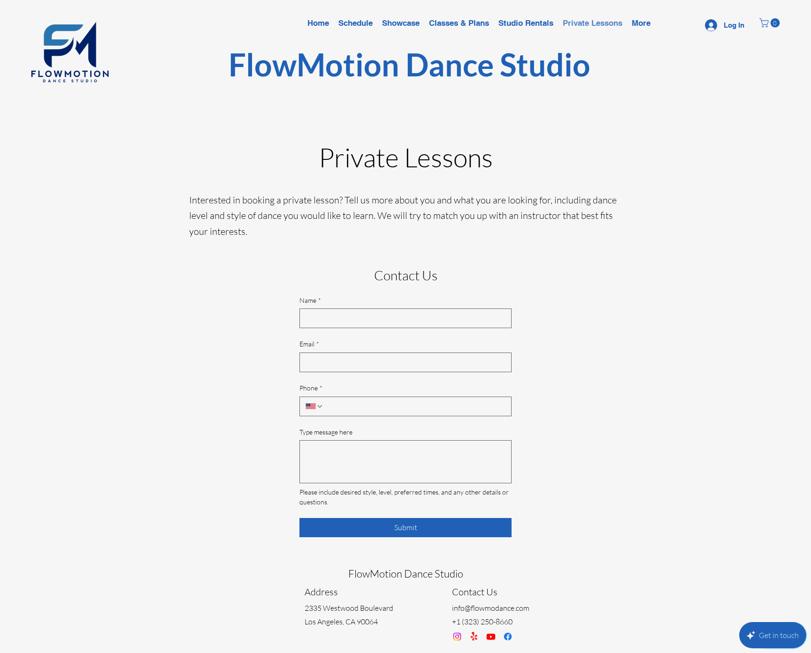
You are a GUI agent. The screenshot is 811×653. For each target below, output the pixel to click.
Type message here (325, 432)
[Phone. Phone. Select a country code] (314, 406)
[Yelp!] (474, 636)
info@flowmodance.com (490, 608)
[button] (770, 23)
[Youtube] (491, 636)
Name (310, 300)
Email (309, 344)
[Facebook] (508, 636)
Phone (310, 388)
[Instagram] (457, 636)
